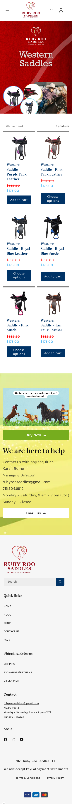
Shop (7, 623)
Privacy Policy (55, 778)
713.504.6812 (13, 488)
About (8, 615)
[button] (7, 10)
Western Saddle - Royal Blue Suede (52, 249)
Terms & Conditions (28, 778)
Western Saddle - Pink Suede (18, 325)
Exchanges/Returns (18, 672)
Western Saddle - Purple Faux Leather (17, 172)
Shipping (9, 664)
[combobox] (34, 582)
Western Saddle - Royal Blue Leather (18, 249)
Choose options (53, 198)
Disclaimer (11, 681)
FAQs (7, 640)
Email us (33, 513)
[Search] (60, 582)
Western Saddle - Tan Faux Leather (51, 325)
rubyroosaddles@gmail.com (26, 482)
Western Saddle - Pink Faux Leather (52, 169)
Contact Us (11, 631)
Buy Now (33, 435)
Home (7, 606)
